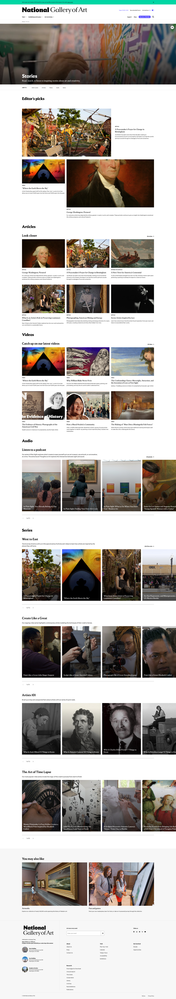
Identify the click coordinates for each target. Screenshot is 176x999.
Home (23, 21)
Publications (70, 989)
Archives (69, 983)
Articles (44, 87)
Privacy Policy (151, 996)
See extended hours (135, 10)
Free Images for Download (74, 968)
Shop (135, 17)
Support (129, 17)
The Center (70, 974)
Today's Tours (103, 953)
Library (68, 980)
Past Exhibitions (71, 986)
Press (68, 950)
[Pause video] (172, 27)
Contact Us (70, 953)
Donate (135, 947)
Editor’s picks (35, 87)
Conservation (70, 977)
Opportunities (137, 950)
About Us (69, 947)
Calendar (102, 950)
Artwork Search (71, 971)
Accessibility (103, 956)
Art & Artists (48, 17)
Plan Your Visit (104, 947)
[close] (153, 2)
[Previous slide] (23, 518)
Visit (23, 17)
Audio (57, 87)
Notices (143, 996)
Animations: (146, 10)
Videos (51, 87)
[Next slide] (33, 518)
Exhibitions (103, 959)
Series (64, 87)
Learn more (70, 2)
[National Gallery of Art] (38, 930)
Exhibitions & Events (35, 17)
